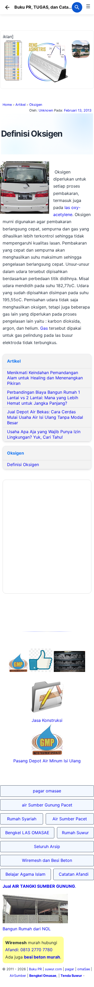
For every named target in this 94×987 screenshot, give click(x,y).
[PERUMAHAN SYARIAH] (40, 670)
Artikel (20, 105)
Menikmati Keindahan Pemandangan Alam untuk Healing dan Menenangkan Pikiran (45, 378)
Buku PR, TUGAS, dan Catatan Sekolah (53, 7)
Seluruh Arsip (47, 846)
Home (7, 105)
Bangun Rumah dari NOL (27, 928)
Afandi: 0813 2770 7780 (28, 949)
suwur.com (53, 969)
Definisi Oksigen (23, 464)
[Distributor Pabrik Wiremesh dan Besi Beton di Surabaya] (69, 670)
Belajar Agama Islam (25, 874)
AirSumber (18, 976)
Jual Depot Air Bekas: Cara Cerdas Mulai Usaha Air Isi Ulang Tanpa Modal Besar (45, 417)
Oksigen (35, 105)
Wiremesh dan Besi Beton (47, 860)
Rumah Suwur (75, 832)
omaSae (83, 969)
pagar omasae (47, 790)
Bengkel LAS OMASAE (27, 832)
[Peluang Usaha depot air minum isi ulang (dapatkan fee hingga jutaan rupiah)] (18, 670)
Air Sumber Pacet (69, 818)
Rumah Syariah (21, 818)
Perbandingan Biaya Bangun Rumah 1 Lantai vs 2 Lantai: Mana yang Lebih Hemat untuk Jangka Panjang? (43, 398)
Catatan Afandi (74, 874)
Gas (44, 328)
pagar (69, 969)
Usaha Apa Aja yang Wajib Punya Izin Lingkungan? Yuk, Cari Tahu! (43, 434)
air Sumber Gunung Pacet (47, 805)
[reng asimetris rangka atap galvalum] (47, 82)
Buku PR (35, 969)
